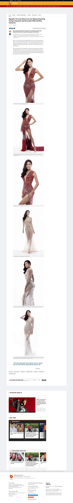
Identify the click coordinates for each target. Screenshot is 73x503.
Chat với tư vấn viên (33, 495)
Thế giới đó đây (43, 471)
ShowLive (19, 0)
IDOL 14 (39, 15)
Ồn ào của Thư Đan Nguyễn (28, 3)
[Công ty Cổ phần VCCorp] (48, 484)
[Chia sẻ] (10, 34)
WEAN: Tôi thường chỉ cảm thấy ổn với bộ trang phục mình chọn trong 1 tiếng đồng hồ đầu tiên (41, 402)
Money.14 (28, 6)
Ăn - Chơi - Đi (33, 6)
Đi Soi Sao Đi (34, 15)
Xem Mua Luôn (54, 6)
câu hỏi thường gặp (19, 476)
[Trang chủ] (10, 31)
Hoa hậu (35, 371)
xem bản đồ (11, 488)
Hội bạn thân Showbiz (21, 15)
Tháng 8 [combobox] (34, 379)
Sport (23, 471)
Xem (44, 380)
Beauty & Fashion (19, 6)
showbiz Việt (41, 371)
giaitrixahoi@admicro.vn (32, 493)
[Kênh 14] (11, 477)
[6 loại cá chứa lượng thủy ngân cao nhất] (17, 456)
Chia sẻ (11, 28)
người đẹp (23, 371)
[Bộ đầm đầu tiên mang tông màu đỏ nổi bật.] (28, 79)
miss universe (16, 371)
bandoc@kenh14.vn (28, 476)
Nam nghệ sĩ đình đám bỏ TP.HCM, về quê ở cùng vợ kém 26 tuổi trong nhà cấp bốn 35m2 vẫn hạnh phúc (31, 435)
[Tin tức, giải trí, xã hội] (14, 3)
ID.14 (15, 0)
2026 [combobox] (39, 379)
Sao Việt (13, 15)
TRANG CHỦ (7, 6)
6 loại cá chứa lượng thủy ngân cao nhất (17, 463)
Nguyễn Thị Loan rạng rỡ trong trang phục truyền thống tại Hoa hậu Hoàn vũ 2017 (26, 35)
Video (59, 6)
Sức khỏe (41, 6)
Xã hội (37, 6)
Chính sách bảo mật (32, 499)
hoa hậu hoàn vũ (12, 373)
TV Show (29, 15)
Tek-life (45, 6)
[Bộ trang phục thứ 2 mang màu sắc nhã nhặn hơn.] (28, 231)
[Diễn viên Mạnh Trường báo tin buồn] (17, 427)
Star (9, 6)
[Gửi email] (14, 28)
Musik (14, 6)
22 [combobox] (30, 379)
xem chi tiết (31, 497)
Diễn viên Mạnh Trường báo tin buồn (16, 434)
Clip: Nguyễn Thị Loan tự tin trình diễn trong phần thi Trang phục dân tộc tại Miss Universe (28, 34)
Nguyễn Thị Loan (28, 40)
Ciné (12, 6)
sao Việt (11, 371)
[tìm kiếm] (63, 0)
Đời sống (24, 6)
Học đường (49, 6)
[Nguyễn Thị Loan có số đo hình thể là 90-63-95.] (28, 181)
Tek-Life (52, 471)
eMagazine (11, 0)
